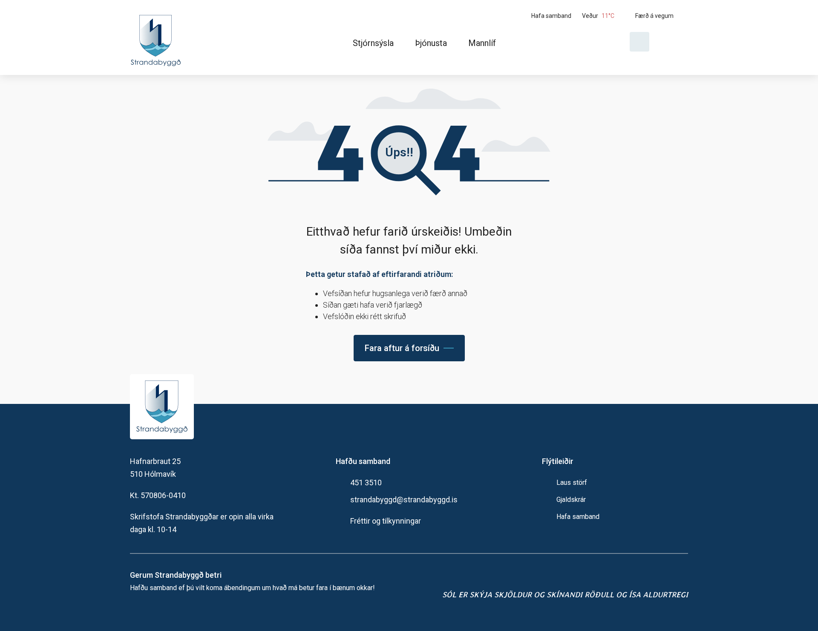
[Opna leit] (639, 42)
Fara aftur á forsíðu (402, 348)
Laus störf (571, 482)
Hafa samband (577, 517)
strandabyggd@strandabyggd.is (404, 499)
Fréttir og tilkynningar (385, 520)
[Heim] (157, 37)
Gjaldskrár (571, 500)
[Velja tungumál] (672, 42)
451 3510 (366, 482)
